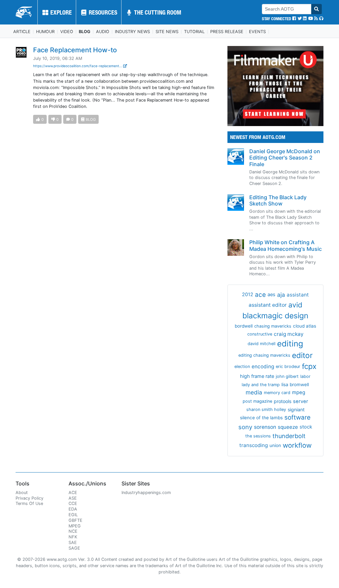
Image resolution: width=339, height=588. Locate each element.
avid (295, 304)
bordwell (244, 326)
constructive (259, 334)
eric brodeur (288, 366)
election (242, 366)
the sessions (258, 435)
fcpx (309, 366)
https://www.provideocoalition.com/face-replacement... (78, 66)
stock (306, 427)
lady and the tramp (261, 384)
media (254, 392)
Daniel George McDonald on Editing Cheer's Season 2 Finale (284, 157)
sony (245, 426)
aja (281, 294)
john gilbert (287, 376)
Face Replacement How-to (75, 50)
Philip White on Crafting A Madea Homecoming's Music (285, 245)
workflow (297, 445)
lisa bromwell (295, 384)
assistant (298, 295)
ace (260, 294)
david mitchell (261, 343)
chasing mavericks (272, 326)
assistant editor (268, 305)
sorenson (265, 427)
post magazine (257, 401)
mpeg (298, 392)
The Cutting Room (157, 12)
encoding (263, 366)
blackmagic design (275, 315)
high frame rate (257, 376)
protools (282, 401)
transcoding (253, 445)
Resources (102, 12)
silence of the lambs (261, 417)
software (297, 417)
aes (271, 294)
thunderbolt (289, 435)
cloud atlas (304, 326)
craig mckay (289, 334)
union (275, 445)
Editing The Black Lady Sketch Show (278, 200)
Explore (60, 12)
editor (302, 355)
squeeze (288, 427)
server (300, 401)
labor (305, 376)
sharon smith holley (266, 409)
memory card (277, 392)
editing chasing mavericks (264, 355)
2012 (247, 294)
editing (290, 343)
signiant (296, 409)
